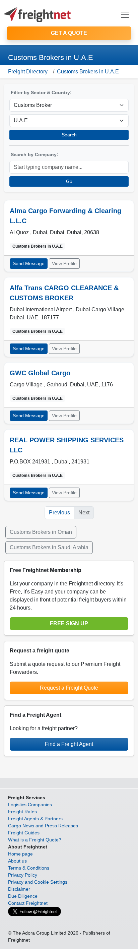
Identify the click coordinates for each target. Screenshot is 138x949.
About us (17, 861)
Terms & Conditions (28, 868)
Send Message (29, 263)
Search (69, 134)
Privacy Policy (22, 875)
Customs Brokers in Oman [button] (41, 532)
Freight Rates (22, 811)
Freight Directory (28, 71)
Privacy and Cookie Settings (37, 882)
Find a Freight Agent (69, 744)
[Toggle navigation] (125, 14)
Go (69, 181)
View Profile (64, 263)
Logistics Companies (30, 804)
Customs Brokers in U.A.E (88, 71)
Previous (59, 512)
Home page (20, 854)
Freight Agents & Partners (35, 818)
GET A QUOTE (69, 33)
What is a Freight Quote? (34, 839)
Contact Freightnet (28, 903)
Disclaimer (19, 889)
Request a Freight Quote (69, 688)
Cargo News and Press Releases (43, 825)
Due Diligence (23, 896)
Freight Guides (24, 832)
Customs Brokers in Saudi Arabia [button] (49, 547)
